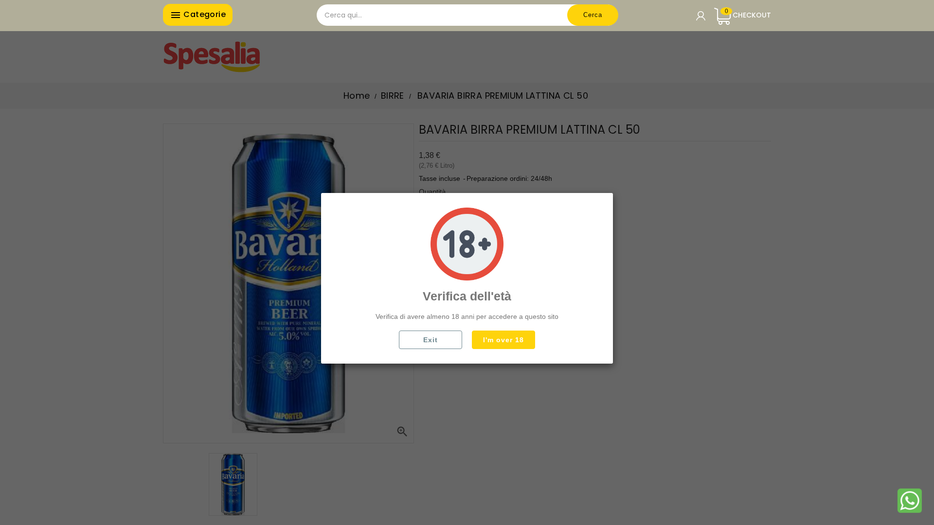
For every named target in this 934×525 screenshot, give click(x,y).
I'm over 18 (503, 340)
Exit (430, 340)
